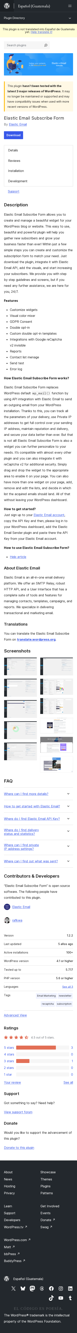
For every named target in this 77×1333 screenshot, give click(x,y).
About (8, 1172)
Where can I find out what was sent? (31, 861)
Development (17, 181)
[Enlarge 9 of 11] (68, 723)
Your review (12, 1082)
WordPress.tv (15, 1227)
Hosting (9, 1186)
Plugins (45, 1186)
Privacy (9, 1193)
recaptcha (48, 1003)
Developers (12, 1220)
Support (13, 191)
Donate (47, 1220)
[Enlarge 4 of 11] (32, 726)
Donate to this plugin (19, 1148)
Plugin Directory (14, 18)
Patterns (46, 1193)
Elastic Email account (49, 515)
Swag (46, 1227)
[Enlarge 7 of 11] (68, 684)
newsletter (65, 995)
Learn (8, 1206)
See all (68, 1082)
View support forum (18, 1112)
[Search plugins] (46, 45)
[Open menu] (70, 6)
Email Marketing (46, 995)
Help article (18, 557)
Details (13, 150)
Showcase (48, 1172)
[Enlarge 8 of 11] (68, 703)
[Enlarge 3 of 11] (32, 705)
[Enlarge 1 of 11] (32, 663)
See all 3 (67, 986)
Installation (16, 171)
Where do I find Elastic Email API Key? (32, 819)
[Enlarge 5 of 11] (32, 748)
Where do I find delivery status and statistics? (21, 832)
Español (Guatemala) (28, 1279)
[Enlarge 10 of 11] (68, 742)
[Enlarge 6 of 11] (68, 663)
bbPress (12, 1254)
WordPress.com (17, 1240)
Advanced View (15, 1015)
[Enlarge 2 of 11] (32, 684)
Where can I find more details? (26, 794)
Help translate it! (41, 32)
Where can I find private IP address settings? (21, 847)
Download (14, 135)
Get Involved (49, 1206)
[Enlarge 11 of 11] (68, 761)
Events (45, 1213)
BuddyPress (14, 1261)
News (8, 1179)
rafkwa (17, 920)
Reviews (14, 161)
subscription (64, 1003)
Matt (9, 1247)
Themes (46, 1179)
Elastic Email (18, 124)
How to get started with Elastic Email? (32, 806)
